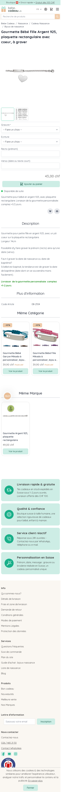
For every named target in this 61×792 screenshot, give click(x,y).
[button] (7, 396)
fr (37, 9)
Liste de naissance (10, 668)
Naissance (23, 23)
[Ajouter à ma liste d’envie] (50, 211)
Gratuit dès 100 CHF (45, 2)
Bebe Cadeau (8, 23)
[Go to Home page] (11, 9)
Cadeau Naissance (40, 23)
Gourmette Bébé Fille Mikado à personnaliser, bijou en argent (45, 357)
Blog (3, 673)
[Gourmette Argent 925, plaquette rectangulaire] (15, 416)
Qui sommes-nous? (11, 593)
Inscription (46, 721)
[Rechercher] (57, 16)
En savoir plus (35, 780)
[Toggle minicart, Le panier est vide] (51, 9)
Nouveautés (7, 694)
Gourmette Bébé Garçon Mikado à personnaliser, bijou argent (13, 357)
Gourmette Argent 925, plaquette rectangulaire (15, 436)
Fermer (30, 787)
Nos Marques (8, 704)
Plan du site (7, 657)
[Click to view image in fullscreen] (30, 75)
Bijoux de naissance (14, 26)
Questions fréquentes (12, 646)
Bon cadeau (7, 688)
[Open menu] (57, 9)
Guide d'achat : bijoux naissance (18, 662)
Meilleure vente (8, 699)
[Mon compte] (45, 9)
